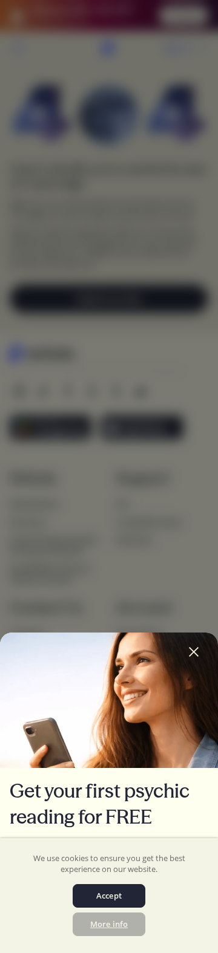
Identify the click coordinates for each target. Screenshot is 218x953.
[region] (109, 895)
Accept (109, 895)
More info (109, 924)
